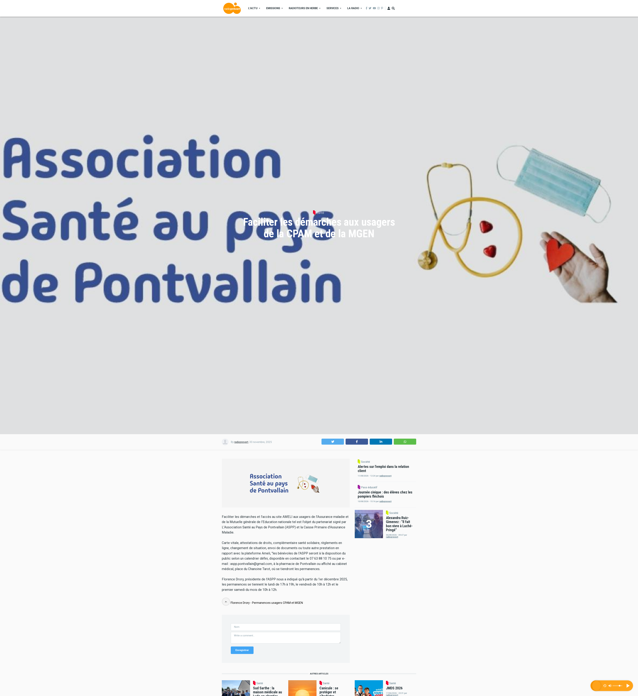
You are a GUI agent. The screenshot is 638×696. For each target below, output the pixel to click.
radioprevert (241, 442)
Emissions (273, 8)
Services (332, 8)
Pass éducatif (369, 487)
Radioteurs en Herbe (303, 8)
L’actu (253, 8)
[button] (332, 441)
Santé (320, 212)
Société (365, 462)
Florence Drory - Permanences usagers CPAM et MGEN (267, 602)
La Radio (353, 8)
